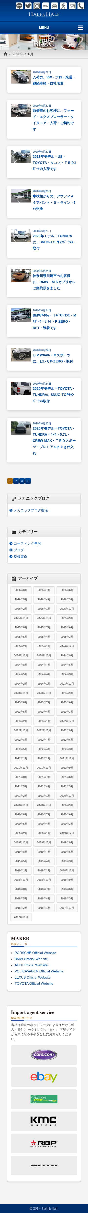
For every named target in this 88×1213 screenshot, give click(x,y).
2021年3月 (67, 786)
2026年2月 (21, 608)
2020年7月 (44, 814)
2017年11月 (21, 917)
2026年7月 (44, 590)
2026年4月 (44, 599)
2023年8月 (21, 702)
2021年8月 (21, 777)
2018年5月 (21, 898)
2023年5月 (21, 711)
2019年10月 (44, 842)
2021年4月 (44, 786)
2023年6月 (67, 702)
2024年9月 (67, 655)
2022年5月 (21, 749)
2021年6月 (67, 777)
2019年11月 (21, 842)
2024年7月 (44, 664)
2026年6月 (67, 590)
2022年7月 (44, 739)
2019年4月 (44, 861)
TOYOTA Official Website (34, 983)
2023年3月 (67, 711)
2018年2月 (21, 907)
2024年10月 (44, 655)
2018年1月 (44, 907)
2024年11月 (21, 655)
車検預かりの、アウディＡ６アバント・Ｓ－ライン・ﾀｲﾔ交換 (54, 202)
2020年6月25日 (42, 231)
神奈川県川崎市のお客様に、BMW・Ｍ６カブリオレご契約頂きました (54, 282)
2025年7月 (44, 627)
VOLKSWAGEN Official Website (39, 971)
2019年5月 (21, 861)
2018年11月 (21, 879)
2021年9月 (67, 767)
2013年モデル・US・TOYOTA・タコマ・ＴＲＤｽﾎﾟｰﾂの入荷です (54, 163)
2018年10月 (44, 879)
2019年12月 (67, 833)
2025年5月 (21, 636)
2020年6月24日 (42, 270)
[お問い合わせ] (72, 5)
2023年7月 (44, 702)
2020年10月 (44, 805)
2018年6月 (67, 889)
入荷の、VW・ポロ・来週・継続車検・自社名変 (54, 80)
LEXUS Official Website (33, 977)
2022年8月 (21, 739)
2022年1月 (44, 758)
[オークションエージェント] (63, 5)
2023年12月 (67, 683)
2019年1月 (44, 870)
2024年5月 (21, 674)
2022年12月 (67, 721)
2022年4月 (44, 749)
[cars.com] (54, 5)
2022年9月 (67, 730)
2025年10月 (44, 618)
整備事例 (20, 557)
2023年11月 (21, 693)
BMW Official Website (31, 959)
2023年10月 (44, 693)
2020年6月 (67, 814)
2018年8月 (21, 889)
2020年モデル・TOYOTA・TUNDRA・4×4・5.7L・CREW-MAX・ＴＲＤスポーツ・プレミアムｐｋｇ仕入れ (54, 440)
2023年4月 (44, 711)
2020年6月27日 (42, 72)
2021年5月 (21, 786)
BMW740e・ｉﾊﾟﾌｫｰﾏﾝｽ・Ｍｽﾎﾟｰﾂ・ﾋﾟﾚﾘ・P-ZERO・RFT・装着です (55, 321)
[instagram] (36, 5)
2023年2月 (21, 721)
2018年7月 (44, 889)
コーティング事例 (27, 543)
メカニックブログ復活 (31, 510)
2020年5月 (21, 823)
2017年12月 (67, 907)
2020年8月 (21, 814)
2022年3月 (67, 749)
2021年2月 (21, 795)
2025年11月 (21, 618)
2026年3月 (67, 599)
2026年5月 (21, 599)
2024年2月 (21, 683)
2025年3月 (67, 636)
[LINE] (19, 5)
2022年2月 (21, 758)
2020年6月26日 (42, 191)
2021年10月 (44, 767)
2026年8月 (21, 590)
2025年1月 (44, 646)
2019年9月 (67, 842)
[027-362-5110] (80, 5)
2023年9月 (67, 693)
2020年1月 (44, 833)
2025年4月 (44, 636)
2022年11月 (21, 730)
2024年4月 (44, 674)
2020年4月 (44, 823)
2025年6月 (67, 627)
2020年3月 (67, 823)
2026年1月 (44, 608)
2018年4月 (44, 898)
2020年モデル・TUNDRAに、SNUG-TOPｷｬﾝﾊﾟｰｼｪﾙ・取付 (55, 242)
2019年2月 (21, 870)
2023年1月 (44, 721)
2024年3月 (67, 674)
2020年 (18, 54)
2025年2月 (21, 646)
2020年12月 (67, 795)
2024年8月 (21, 664)
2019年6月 (67, 851)
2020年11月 (21, 805)
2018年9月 (67, 879)
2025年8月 (21, 627)
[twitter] (28, 5)
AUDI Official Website (31, 965)
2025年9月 (67, 618)
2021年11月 (21, 767)
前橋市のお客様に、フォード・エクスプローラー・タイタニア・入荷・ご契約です (53, 120)
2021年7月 (44, 777)
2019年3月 (67, 861)
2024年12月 (67, 646)
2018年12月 (67, 870)
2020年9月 (67, 805)
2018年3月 (67, 898)
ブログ (19, 550)
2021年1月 (44, 795)
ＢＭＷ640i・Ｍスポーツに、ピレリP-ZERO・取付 (53, 358)
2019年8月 (21, 851)
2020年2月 (21, 833)
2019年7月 (44, 851)
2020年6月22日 (42, 423)
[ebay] (45, 5)
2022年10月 (44, 730)
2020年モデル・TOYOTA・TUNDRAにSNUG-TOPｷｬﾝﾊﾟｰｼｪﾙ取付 (54, 395)
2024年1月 (44, 683)
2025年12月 (67, 608)
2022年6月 (67, 739)
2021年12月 (67, 758)
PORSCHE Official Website (35, 953)
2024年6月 (67, 664)
